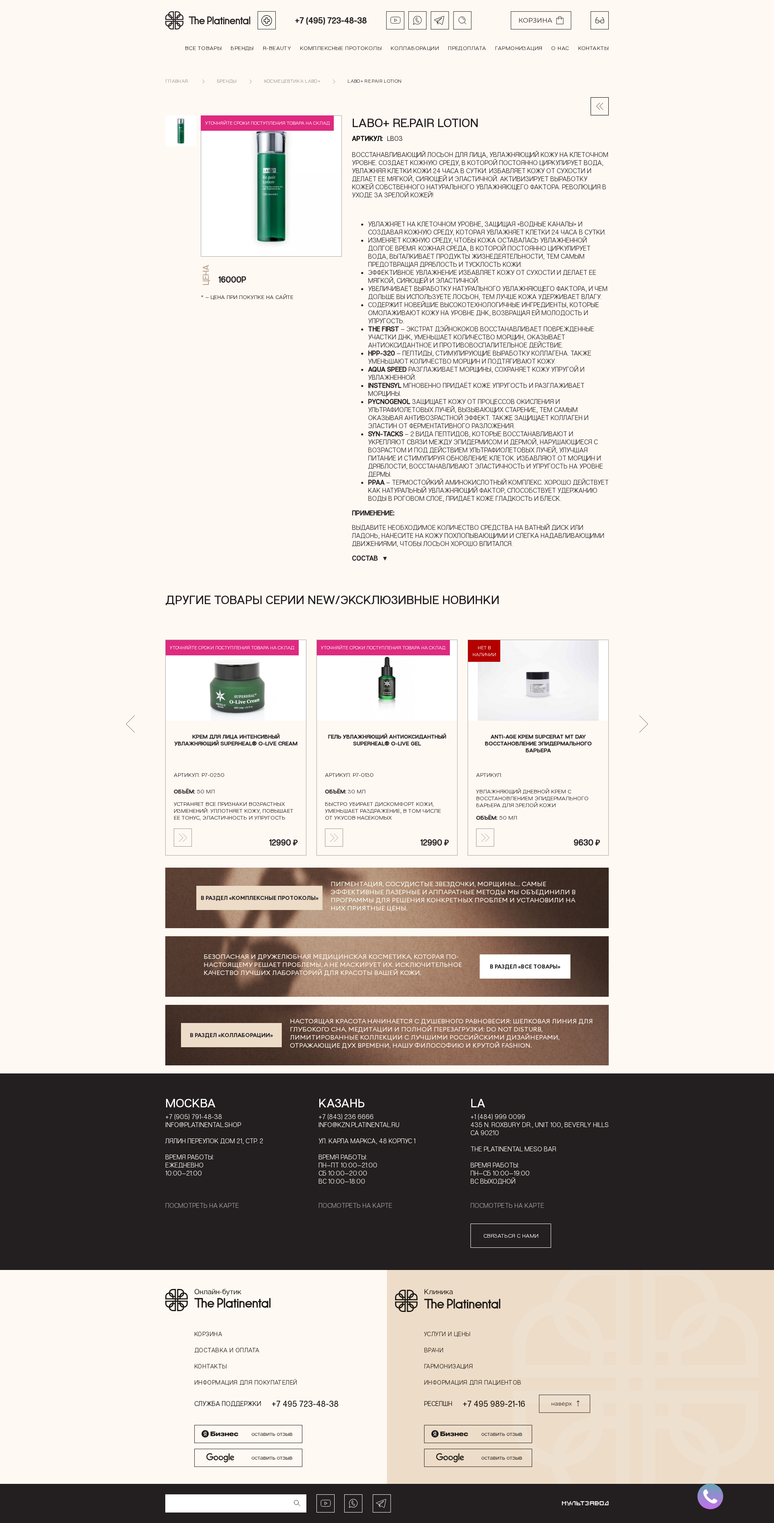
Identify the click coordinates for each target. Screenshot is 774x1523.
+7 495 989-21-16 (494, 1403)
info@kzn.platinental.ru (358, 1125)
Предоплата (467, 47)
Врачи (433, 1350)
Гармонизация (518, 47)
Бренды (242, 47)
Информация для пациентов (473, 1382)
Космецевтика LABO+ (292, 81)
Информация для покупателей (246, 1382)
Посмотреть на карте (202, 1205)
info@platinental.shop (203, 1125)
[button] (130, 724)
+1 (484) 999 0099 (497, 1117)
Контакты (593, 47)
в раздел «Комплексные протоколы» (259, 898)
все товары (203, 47)
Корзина (208, 1333)
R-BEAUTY (277, 47)
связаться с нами (511, 1235)
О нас (560, 47)
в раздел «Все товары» (525, 966)
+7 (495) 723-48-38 (331, 20)
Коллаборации (415, 47)
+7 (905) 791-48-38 (193, 1117)
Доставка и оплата (227, 1350)
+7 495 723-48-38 (305, 1403)
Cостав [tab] (365, 558)
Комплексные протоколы (341, 47)
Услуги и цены (447, 1333)
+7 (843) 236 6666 (346, 1117)
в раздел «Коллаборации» (231, 1035)
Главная (176, 81)
